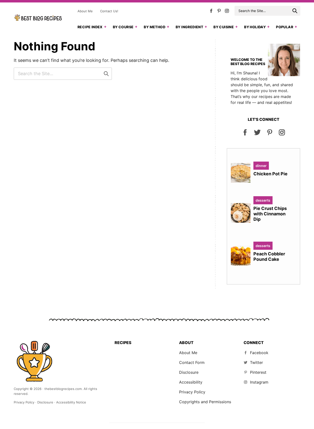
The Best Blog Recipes (38, 17)
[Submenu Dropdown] (105, 27)
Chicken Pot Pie (270, 173)
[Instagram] (227, 11)
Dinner (261, 166)
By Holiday (255, 27)
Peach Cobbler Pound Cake (269, 256)
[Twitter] (257, 134)
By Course (123, 27)
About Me (85, 11)
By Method (154, 27)
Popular (284, 27)
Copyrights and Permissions (205, 401)
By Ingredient (189, 27)
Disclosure (188, 372)
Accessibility (190, 382)
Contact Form (192, 362)
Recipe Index (90, 27)
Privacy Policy (192, 391)
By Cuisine (223, 27)
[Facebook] (211, 11)
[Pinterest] (219, 11)
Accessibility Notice (71, 402)
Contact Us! (109, 11)
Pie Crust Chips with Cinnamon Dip (270, 213)
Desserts (263, 200)
